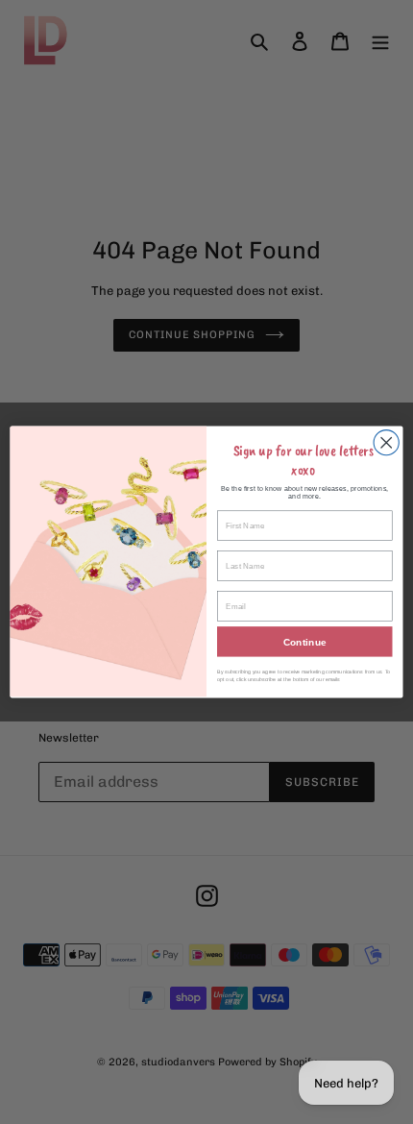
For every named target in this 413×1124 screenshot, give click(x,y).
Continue (305, 642)
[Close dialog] (386, 442)
